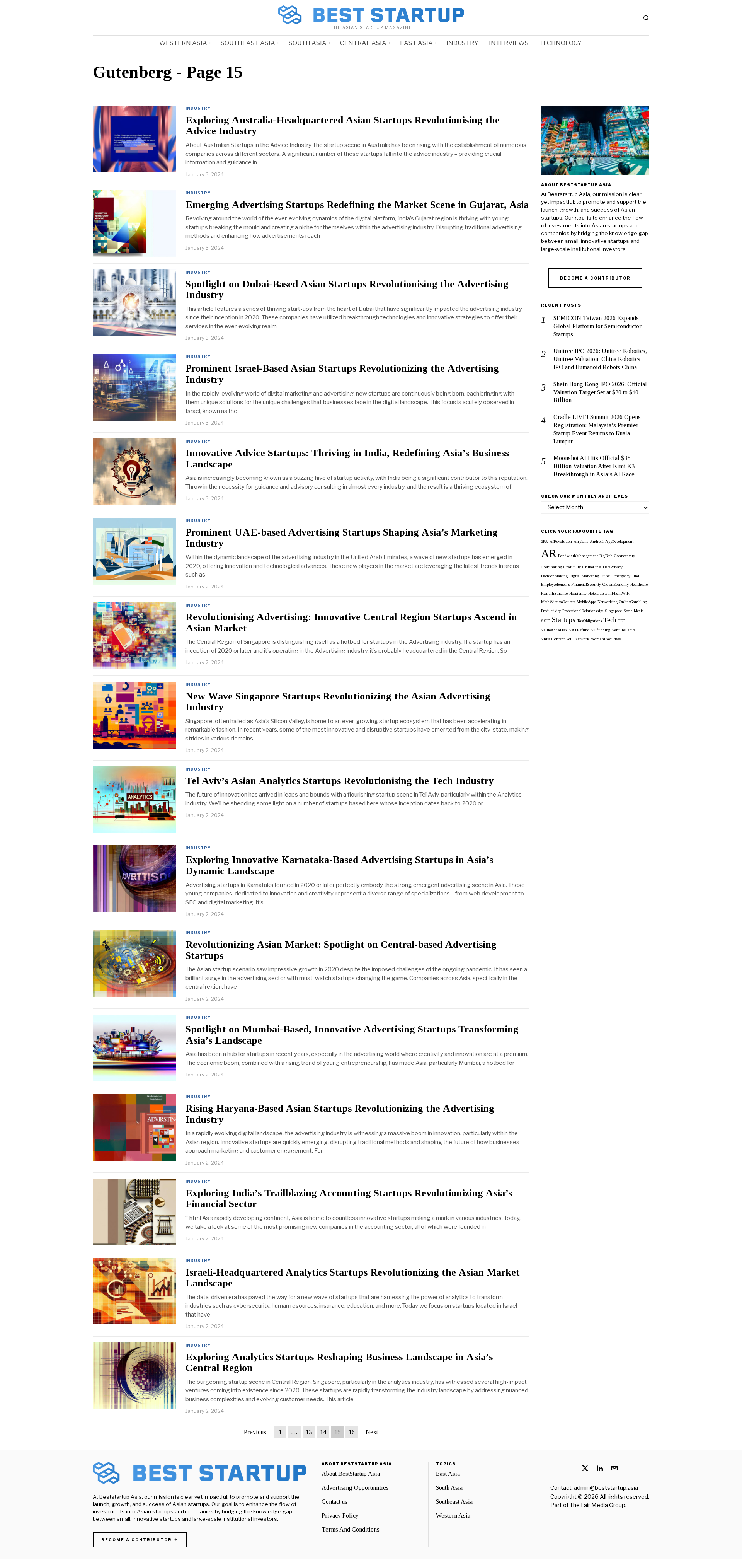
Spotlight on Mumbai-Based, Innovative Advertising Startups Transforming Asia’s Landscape (352, 1035)
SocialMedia (633, 611)
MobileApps (586, 602)
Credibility (572, 567)
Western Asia (453, 1515)
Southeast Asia (454, 1501)
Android (597, 541)
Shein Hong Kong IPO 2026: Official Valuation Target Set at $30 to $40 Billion (600, 392)
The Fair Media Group (597, 1505)
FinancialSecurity (586, 584)
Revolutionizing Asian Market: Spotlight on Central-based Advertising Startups (341, 950)
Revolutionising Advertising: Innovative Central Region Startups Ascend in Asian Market (351, 623)
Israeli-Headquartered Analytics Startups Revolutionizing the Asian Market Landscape (353, 1278)
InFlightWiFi (619, 593)
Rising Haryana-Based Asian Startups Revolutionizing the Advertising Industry (340, 1114)
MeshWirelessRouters (558, 602)
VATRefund (579, 630)
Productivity (551, 611)
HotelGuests (597, 593)
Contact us (334, 1501)
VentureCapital (624, 630)
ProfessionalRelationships (582, 611)
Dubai (606, 576)
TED (621, 621)
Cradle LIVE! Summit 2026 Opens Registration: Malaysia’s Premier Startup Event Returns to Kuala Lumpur (597, 429)
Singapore (613, 611)
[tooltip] (585, 1468)
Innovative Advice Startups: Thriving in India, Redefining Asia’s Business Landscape (347, 459)
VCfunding (600, 630)
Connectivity (624, 556)
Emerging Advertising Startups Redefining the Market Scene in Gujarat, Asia (357, 205)
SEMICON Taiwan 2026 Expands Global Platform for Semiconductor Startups (597, 326)
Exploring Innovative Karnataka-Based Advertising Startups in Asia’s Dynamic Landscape (339, 866)
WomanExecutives (606, 639)
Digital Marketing (584, 576)
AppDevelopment (619, 541)
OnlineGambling (633, 602)
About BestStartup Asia (351, 1473)
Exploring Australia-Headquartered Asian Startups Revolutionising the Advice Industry (343, 126)
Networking (607, 602)
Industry (198, 108)
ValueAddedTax (554, 630)
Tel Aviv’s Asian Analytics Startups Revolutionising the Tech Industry (340, 781)
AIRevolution (561, 541)
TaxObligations (589, 621)
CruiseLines (591, 567)
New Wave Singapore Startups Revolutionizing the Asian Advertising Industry (338, 702)
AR (548, 553)
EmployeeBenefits (555, 584)
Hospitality (578, 593)
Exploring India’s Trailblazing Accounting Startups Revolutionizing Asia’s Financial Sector (349, 1199)
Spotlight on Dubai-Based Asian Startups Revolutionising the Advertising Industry (347, 290)
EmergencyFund (625, 576)
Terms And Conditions (351, 1529)
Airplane (581, 541)
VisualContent (553, 639)
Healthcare (639, 584)
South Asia (449, 1487)
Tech (609, 620)
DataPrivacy (613, 567)
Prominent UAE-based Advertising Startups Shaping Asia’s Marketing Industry (342, 538)
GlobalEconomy (615, 584)
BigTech (606, 556)
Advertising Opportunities (355, 1487)
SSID (545, 621)
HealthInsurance (554, 593)
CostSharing (551, 567)
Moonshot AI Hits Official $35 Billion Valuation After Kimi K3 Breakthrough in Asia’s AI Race (594, 466)
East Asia (448, 1473)
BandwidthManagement (578, 556)
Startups (563, 620)
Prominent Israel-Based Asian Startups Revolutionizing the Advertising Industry (342, 374)
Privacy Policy (340, 1515)
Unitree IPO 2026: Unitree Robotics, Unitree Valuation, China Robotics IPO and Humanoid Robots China (600, 359)
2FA (544, 541)
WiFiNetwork (577, 639)
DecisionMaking (554, 576)
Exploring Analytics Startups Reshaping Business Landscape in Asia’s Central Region (339, 1363)
